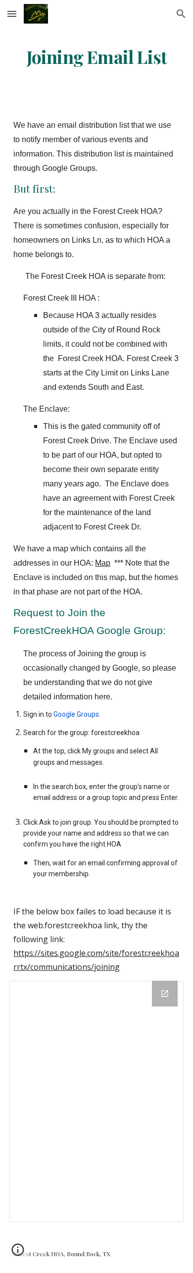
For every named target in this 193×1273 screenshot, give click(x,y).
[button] (12, 13)
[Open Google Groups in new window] (165, 994)
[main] (96, 57)
